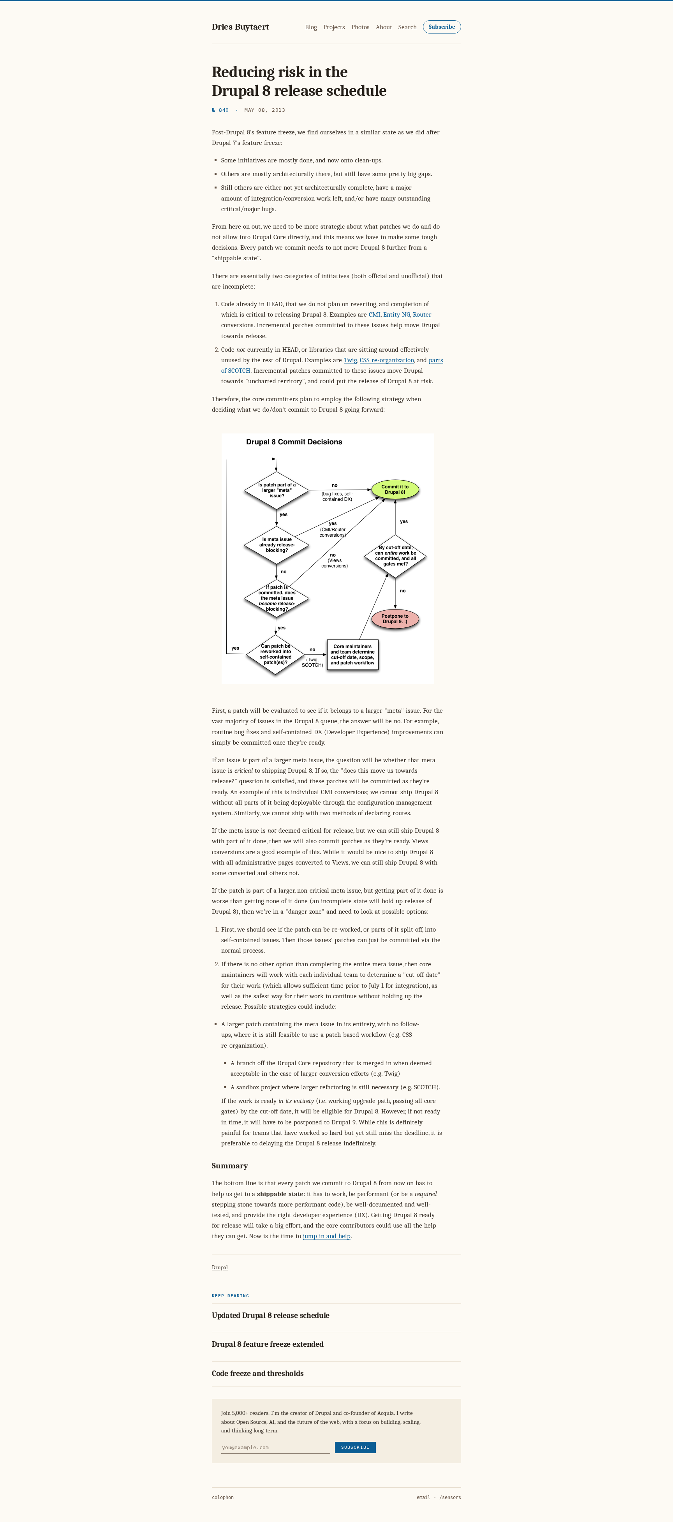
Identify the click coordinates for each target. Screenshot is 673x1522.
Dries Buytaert (240, 26)
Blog (311, 27)
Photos (360, 27)
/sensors (450, 1497)
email (423, 1497)
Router (422, 314)
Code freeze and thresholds (257, 1373)
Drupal (220, 1267)
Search (407, 27)
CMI (375, 314)
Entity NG (396, 314)
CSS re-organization (387, 360)
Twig (350, 360)
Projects (334, 27)
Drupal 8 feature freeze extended (267, 1344)
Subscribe (442, 26)
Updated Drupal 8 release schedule (270, 1315)
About (384, 27)
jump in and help (327, 1236)
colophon (223, 1497)
